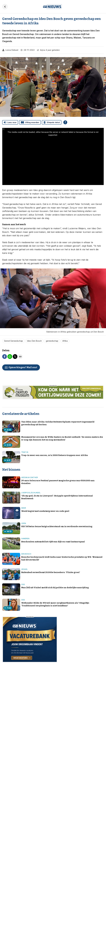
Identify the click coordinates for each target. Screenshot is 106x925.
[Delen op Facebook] (4, 356)
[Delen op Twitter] (15, 356)
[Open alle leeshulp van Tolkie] (65, 122)
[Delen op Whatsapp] (9, 356)
